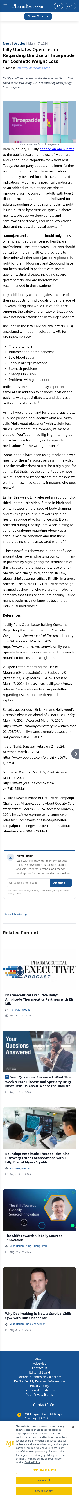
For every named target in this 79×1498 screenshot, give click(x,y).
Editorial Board (39, 1372)
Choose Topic (35, 16)
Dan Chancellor (35, 1324)
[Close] (73, 1427)
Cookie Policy (32, 1462)
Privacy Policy (39, 1386)
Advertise (39, 1363)
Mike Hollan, (17, 1246)
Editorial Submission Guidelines (40, 1377)
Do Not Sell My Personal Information (39, 1381)
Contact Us (39, 1368)
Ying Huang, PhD (36, 1246)
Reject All (44, 1480)
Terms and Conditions (39, 1390)
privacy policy (14, 893)
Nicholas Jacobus (19, 1009)
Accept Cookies (44, 1491)
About (39, 1359)
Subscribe (59, 882)
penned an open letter (57, 149)
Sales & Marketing (15, 914)
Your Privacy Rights (39, 1395)
